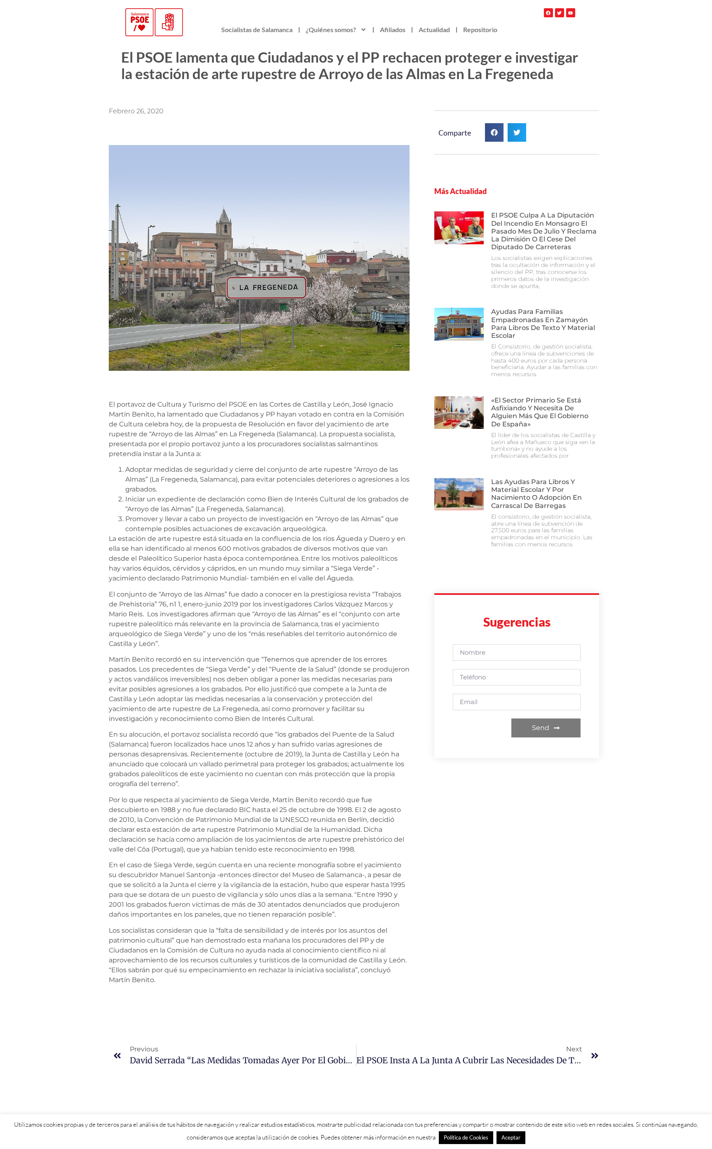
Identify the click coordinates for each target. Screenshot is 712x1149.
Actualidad (434, 29)
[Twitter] (559, 12)
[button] (494, 132)
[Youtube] (570, 12)
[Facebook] (548, 12)
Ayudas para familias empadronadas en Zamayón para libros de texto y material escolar (543, 323)
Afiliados (392, 29)
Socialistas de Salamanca (257, 29)
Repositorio (480, 29)
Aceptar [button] (510, 1137)
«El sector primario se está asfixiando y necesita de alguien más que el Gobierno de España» (539, 412)
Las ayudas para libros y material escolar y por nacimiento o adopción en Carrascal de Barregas (536, 494)
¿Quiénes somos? (331, 29)
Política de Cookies (466, 1137)
